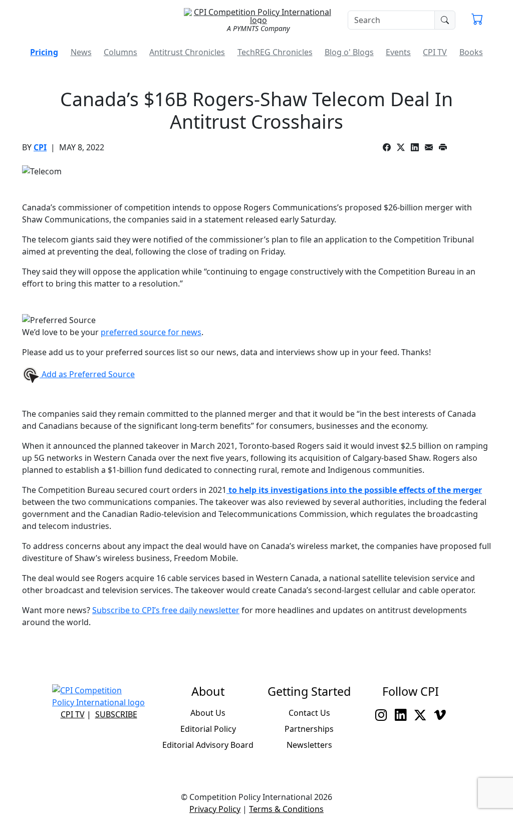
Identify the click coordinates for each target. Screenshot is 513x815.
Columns (120, 52)
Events (398, 52)
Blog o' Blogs (349, 52)
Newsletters (309, 744)
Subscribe (116, 714)
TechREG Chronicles (275, 52)
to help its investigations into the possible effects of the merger (354, 489)
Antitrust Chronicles (187, 52)
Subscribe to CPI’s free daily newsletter (165, 610)
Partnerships (309, 728)
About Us (207, 712)
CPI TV (435, 52)
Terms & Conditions (286, 808)
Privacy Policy (214, 808)
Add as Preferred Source (87, 374)
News (81, 52)
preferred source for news (151, 332)
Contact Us (309, 712)
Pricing (44, 52)
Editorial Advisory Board (207, 744)
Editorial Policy (208, 728)
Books (471, 52)
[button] (477, 20)
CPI (40, 147)
